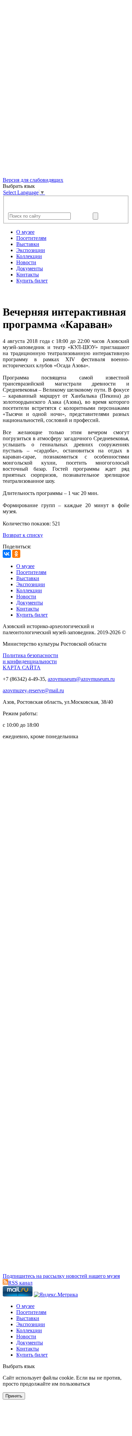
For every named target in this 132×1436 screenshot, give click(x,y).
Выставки (27, 244)
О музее (25, 232)
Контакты (27, 274)
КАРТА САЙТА (22, 667)
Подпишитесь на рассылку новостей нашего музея (61, 1276)
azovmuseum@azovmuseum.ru (81, 679)
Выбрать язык (19, 1366)
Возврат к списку (23, 535)
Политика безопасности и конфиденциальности (30, 658)
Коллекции (29, 256)
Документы (29, 268)
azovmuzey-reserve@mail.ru (33, 690)
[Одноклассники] (16, 554)
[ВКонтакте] (7, 554)
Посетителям (31, 238)
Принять (13, 1395)
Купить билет (32, 280)
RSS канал (20, 1283)
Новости (26, 262)
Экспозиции (30, 250)
